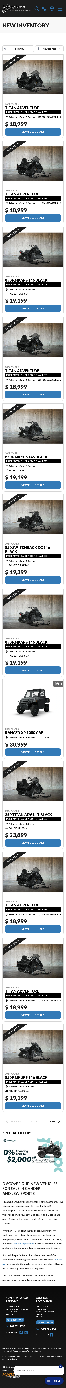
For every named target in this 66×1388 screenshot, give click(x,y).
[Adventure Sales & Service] (16, 9)
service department (24, 1243)
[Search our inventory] (37, 8)
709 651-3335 (17, 1326)
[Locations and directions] (52, 8)
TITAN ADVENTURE (22, 108)
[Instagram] (26, 1332)
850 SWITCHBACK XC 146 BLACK (27, 549)
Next (52, 1121)
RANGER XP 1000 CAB (24, 733)
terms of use (11, 1359)
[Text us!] (54, 1381)
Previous (16, 1121)
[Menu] (60, 9)
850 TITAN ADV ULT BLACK (28, 814)
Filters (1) (20, 48)
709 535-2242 (48, 1328)
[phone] (44, 8)
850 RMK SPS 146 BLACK (26, 280)
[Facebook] (21, 1332)
